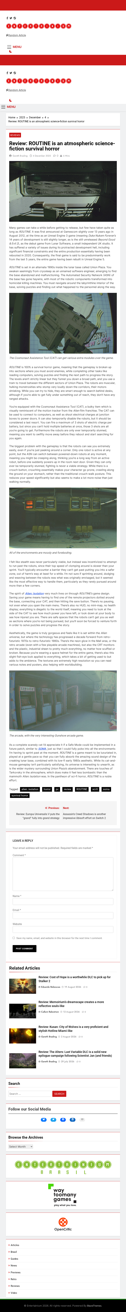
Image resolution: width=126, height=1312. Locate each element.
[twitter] (11, 18)
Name (17, 896)
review (67, 789)
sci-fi (95, 789)
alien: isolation (29, 789)
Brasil (14, 1251)
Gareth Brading (20, 155)
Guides (14, 1258)
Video (14, 1292)
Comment (19, 855)
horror (47, 789)
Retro (14, 1279)
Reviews (15, 135)
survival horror (19, 795)
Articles (15, 1245)
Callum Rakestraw (50, 1011)
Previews (16, 1272)
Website (17, 924)
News (14, 1265)
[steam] (15, 18)
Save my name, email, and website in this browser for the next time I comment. (59, 938)
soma (106, 789)
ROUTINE (81, 789)
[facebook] (7, 18)
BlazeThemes (94, 1305)
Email (17, 910)
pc (57, 789)
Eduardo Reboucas (50, 987)
